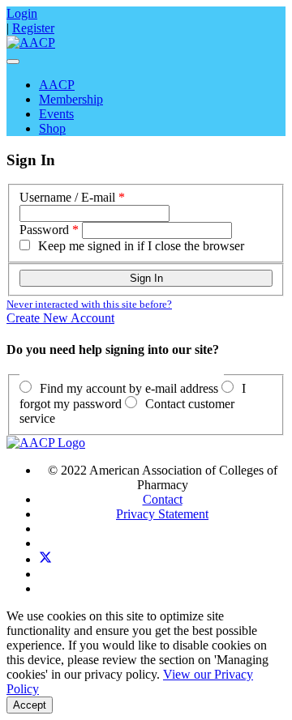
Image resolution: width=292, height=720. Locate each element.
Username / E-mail (67, 197)
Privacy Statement (162, 514)
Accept (29, 705)
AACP (57, 85)
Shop (52, 128)
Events (56, 114)
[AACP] (30, 42)
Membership (71, 99)
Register (33, 28)
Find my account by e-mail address (129, 388)
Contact (162, 499)
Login (21, 13)
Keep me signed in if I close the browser (141, 246)
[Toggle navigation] (12, 61)
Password (44, 229)
